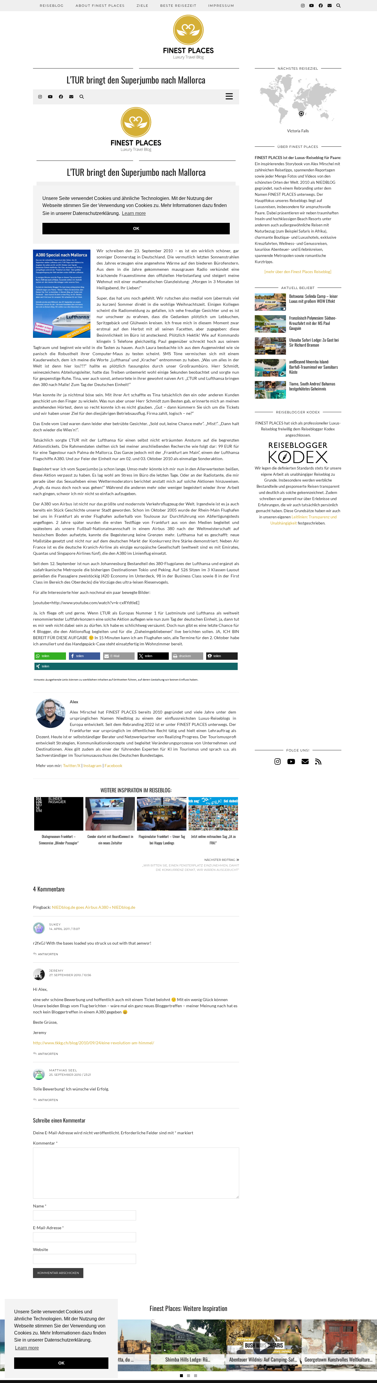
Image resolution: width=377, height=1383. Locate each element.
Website (40, 1249)
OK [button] (61, 1363)
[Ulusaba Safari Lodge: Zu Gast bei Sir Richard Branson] (270, 346)
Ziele (142, 6)
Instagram (92, 765)
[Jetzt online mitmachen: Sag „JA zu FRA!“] (213, 814)
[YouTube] (312, 5)
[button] (50, 656)
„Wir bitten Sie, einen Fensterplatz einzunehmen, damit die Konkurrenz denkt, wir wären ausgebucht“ (190, 865)
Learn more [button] (27, 1347)
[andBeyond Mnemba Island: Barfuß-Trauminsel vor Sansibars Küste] (270, 368)
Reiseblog (52, 6)
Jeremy (56, 971)
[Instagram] (303, 5)
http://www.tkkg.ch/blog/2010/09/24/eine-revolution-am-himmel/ (93, 1042)
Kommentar (45, 1142)
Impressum (221, 6)
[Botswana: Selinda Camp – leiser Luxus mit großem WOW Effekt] (270, 302)
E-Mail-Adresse (48, 1227)
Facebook (113, 765)
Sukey (55, 924)
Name (40, 1205)
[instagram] (278, 761)
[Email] (330, 5)
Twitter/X (71, 765)
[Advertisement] (298, 643)
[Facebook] (321, 5)
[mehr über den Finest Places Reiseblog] (297, 271)
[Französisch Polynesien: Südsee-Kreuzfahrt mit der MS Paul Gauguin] (270, 324)
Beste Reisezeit (178, 6)
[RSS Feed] (318, 761)
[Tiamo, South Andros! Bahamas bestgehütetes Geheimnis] (270, 390)
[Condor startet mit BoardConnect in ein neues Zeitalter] (110, 814)
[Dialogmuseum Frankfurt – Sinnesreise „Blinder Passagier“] (59, 814)
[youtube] (291, 761)
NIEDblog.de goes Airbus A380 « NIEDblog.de (93, 907)
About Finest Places (100, 6)
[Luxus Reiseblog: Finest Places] (188, 29)
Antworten (48, 954)
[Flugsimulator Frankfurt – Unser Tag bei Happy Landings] (161, 814)
